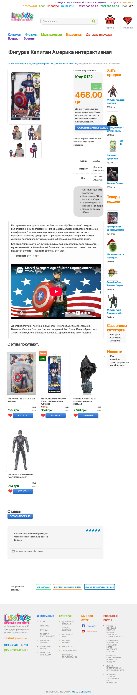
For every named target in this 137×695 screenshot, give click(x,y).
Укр (131, 6)
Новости (53, 6)
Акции (114, 2)
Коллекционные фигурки (19, 63)
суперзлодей (43, 587)
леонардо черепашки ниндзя (99, 587)
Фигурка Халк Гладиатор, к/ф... (115, 311)
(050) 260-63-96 (109, 6)
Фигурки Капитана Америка (63, 63)
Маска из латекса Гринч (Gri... (115, 256)
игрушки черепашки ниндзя (67, 587)
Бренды (29, 38)
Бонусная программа (45, 654)
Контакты (66, 6)
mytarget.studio (81, 692)
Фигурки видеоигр (66, 629)
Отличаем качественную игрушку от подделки (113, 658)
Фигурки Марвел (40, 63)
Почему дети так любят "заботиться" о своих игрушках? (113, 678)
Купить (23, 415)
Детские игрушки (99, 34)
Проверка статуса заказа (47, 635)
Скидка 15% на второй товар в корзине (80, 2)
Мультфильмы (51, 34)
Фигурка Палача (115, 183)
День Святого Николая (68, 623)
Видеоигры (74, 34)
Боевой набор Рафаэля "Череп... (115, 284)
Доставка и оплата (45, 641)
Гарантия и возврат (45, 647)
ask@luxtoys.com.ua (15, 638)
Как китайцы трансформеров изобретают (118, 361)
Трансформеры (69, 651)
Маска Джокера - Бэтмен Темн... (115, 129)
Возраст (14, 38)
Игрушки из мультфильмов (69, 656)
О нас (42, 622)
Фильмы (31, 34)
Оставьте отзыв (20, 516)
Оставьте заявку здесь (92, 127)
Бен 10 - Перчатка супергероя (115, 150)
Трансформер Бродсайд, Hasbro (115, 228)
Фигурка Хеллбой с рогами (116, 101)
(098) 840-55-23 (88, 6)
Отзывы (43, 630)
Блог (42, 6)
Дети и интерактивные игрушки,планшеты (115, 668)
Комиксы (14, 34)
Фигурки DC (67, 647)
